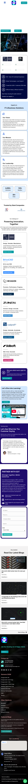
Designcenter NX (5, 677)
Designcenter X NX (5, 682)
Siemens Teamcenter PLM (7, 686)
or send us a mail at (9, 665)
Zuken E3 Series (5, 707)
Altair (2, 693)
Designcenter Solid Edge (7, 679)
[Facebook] (6, 670)
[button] (25, 781)
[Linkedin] (2, 670)
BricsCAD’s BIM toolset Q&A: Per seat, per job (13, 571)
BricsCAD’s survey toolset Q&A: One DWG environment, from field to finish (13, 623)
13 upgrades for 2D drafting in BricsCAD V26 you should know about (14, 597)
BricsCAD (3, 703)
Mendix (3, 695)
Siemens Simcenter (5, 688)
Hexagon (3, 705)
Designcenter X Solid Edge (7, 684)
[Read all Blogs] (26, 632)
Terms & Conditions (6, 776)
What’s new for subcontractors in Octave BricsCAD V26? (12, 728)
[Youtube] (4, 670)
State (3, 527)
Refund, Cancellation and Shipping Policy (10, 781)
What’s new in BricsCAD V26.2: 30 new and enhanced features (14, 722)
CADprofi (3, 710)
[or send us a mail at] (2, 666)
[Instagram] (8, 670)
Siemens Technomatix (6, 691)
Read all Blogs (21, 632)
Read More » (4, 577)
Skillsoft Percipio (5, 712)
